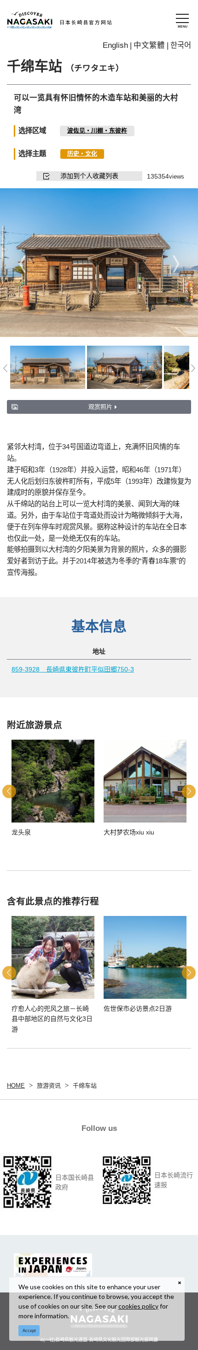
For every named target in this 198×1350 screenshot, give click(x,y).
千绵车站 (85, 1085)
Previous (22, 263)
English (115, 45)
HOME (16, 1085)
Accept (29, 1330)
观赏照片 (100, 406)
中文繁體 (149, 45)
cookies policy (138, 1306)
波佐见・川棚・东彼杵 (97, 130)
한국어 (180, 45)
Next (176, 263)
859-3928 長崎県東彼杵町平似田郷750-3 (73, 669)
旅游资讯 (49, 1085)
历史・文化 (82, 153)
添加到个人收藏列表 (89, 176)
